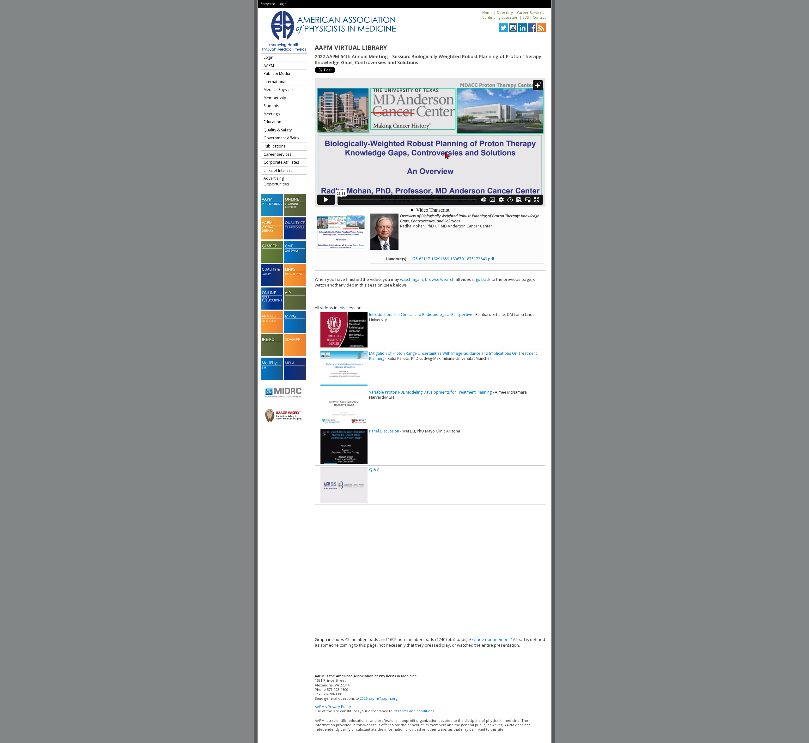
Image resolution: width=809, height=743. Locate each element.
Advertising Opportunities (276, 181)
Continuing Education (500, 17)
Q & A (374, 469)
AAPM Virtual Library (351, 48)
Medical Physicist (279, 89)
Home (487, 12)
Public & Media (277, 73)
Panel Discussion (384, 431)
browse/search (439, 279)
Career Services (530, 12)
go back (483, 279)
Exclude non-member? (490, 639)
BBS (525, 17)
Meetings (272, 114)
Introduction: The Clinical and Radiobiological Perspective (420, 314)
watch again (411, 279)
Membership (275, 97)
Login (283, 4)
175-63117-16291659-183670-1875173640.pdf (452, 259)
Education (272, 121)
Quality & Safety (278, 130)
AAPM (269, 65)
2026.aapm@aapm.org (379, 698)
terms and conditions (416, 711)
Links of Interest (278, 170)
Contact (539, 17)
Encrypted (267, 4)
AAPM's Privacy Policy (333, 706)
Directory (505, 12)
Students (271, 105)
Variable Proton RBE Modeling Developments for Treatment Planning (430, 392)
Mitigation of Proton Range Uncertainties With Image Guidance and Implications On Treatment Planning (453, 356)
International (275, 81)
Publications (274, 146)
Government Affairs (281, 138)
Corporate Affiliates (281, 162)
